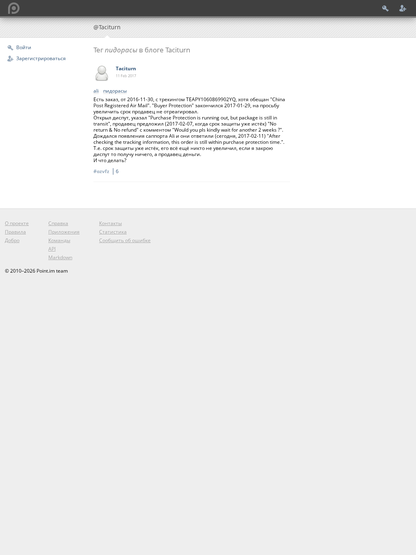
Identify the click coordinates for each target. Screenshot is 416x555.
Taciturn (126, 68)
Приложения (64, 232)
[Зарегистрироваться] (403, 8)
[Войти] (385, 8)
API (52, 249)
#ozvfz (106, 171)
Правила (15, 232)
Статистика (113, 232)
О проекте (17, 223)
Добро (12, 240)
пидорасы (115, 91)
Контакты (110, 223)
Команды (59, 240)
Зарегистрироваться (41, 58)
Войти (23, 47)
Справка (58, 223)
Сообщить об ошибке (125, 240)
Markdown (60, 257)
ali (96, 91)
